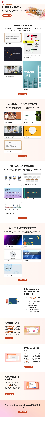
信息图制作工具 (10, 326)
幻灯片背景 (26, 361)
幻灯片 (9, 385)
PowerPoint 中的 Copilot (31, 354)
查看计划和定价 (21, 1)
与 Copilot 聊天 (28, 367)
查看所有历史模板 (22, 218)
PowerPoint (7, 2)
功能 (14, 1)
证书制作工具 (8, 332)
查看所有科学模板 (22, 280)
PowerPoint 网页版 (33, 297)
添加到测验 (10, 331)
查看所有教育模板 (7, 15)
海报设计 (30, 360)
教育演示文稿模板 (32, 299)
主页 (3, 4)
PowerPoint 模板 (9, 4)
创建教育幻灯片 (9, 338)
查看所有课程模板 (22, 156)
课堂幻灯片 (10, 328)
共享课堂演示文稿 (9, 394)
